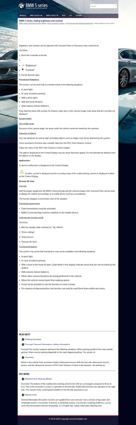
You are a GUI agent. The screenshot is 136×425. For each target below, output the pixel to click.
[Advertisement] (67, 34)
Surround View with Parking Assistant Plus (79, 23)
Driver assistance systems (56, 23)
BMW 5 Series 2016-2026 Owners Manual (32, 23)
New (63, 15)
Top (70, 15)
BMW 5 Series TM (52, 15)
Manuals (23, 15)
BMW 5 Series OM (36, 15)
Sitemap (79, 15)
